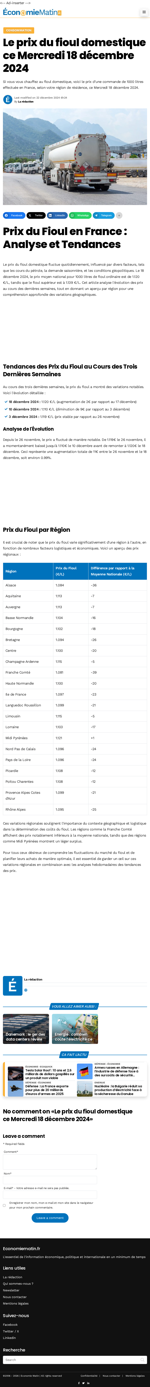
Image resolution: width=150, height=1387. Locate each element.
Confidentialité (89, 1375)
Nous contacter (15, 1297)
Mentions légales (16, 1303)
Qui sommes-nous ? (18, 1283)
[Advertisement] (75, 330)
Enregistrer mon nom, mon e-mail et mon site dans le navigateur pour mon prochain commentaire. (51, 1205)
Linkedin (9, 1338)
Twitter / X (11, 1331)
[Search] (142, 1359)
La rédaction (33, 979)
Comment (11, 1151)
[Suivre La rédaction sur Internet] (25, 990)
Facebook (10, 1325)
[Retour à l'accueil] (67, 12)
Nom (8, 1173)
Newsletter (11, 1290)
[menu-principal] (144, 12)
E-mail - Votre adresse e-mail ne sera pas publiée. (36, 1188)
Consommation (18, 30)
